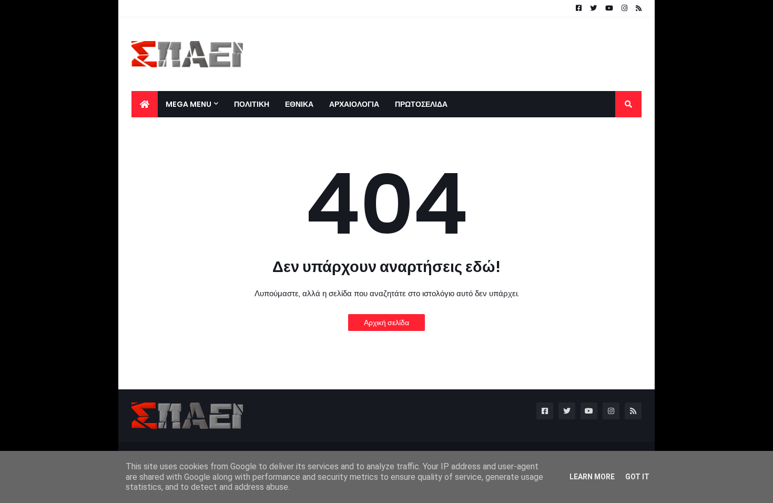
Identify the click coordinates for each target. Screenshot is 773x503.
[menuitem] (144, 104)
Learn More (592, 476)
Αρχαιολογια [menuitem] (354, 104)
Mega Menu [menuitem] (188, 104)
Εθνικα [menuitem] (299, 104)
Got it (637, 476)
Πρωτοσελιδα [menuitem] (421, 104)
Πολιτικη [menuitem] (251, 104)
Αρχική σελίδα (386, 322)
